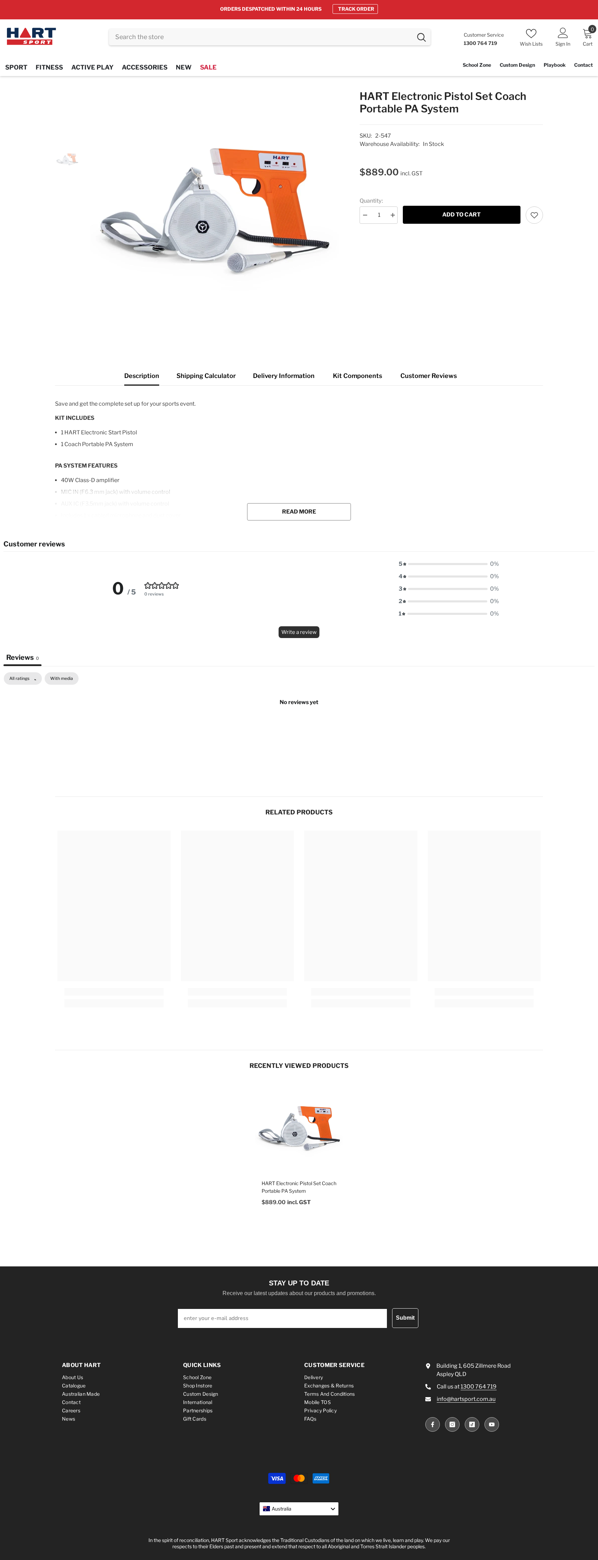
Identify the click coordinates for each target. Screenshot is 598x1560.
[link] (114, 992)
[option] (299, 9)
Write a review (299, 632)
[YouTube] (491, 1424)
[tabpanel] (299, 725)
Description (141, 375)
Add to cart (461, 214)
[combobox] (261, 37)
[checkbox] (62, 678)
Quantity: (371, 200)
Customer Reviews (428, 375)
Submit (405, 1318)
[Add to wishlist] (534, 215)
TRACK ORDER (356, 9)
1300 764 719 (479, 1386)
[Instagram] (452, 1424)
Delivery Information (284, 375)
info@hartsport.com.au (466, 1399)
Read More (299, 511)
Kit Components (357, 375)
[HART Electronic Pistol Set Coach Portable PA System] (299, 1128)
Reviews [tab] (22, 657)
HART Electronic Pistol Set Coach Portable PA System (299, 1187)
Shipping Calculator (206, 375)
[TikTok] (472, 1424)
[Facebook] (432, 1424)
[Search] (270, 37)
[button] (449, 564)
